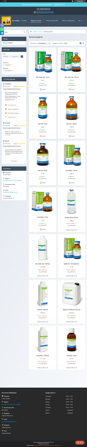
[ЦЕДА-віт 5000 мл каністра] (71, 294)
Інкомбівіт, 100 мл (71, 170)
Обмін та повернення (68, 20)
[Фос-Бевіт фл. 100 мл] (71, 61)
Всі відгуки (14, 161)
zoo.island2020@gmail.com (10, 192)
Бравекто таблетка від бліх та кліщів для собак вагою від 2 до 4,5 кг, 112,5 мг (14, 133)
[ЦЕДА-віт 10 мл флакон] (71, 248)
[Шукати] (24, 32)
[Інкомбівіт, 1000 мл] (42, 339)
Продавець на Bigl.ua (43, 443)
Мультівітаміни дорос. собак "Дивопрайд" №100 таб (12, 97)
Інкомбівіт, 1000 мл (42, 355)
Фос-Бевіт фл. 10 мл (42, 77)
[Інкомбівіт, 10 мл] (42, 201)
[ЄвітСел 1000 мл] (42, 294)
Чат (81, 442)
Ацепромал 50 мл (9, 99)
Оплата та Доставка (52, 20)
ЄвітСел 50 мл (42, 170)
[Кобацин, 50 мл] (71, 339)
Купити (44, 89)
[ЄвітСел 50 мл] (42, 154)
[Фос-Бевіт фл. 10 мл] (42, 61)
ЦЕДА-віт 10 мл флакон (71, 264)
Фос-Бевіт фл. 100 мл (72, 77)
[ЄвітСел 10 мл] (42, 108)
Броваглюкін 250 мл (71, 217)
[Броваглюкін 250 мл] (71, 201)
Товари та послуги (36, 20)
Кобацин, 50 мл (72, 355)
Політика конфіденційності (53, 445)
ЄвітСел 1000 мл (42, 309)
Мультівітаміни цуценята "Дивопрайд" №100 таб (11, 93)
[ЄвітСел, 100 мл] (71, 108)
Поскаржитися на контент (40, 445)
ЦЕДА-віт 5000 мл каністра (71, 309)
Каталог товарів (7, 43)
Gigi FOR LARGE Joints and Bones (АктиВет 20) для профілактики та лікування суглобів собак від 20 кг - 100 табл (14, 152)
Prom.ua (52, 442)
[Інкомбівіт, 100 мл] (71, 154)
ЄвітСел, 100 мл (71, 124)
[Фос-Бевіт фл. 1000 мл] (42, 248)
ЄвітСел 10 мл (42, 124)
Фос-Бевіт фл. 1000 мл (42, 264)
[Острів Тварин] (6, 21)
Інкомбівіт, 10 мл (42, 217)
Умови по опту (58, 4)
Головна (23, 20)
